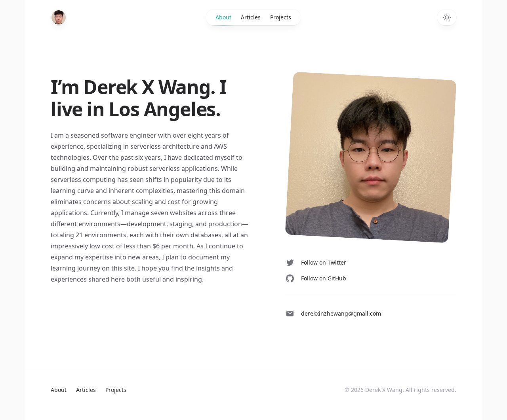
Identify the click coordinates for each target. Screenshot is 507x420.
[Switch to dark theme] (446, 17)
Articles (251, 17)
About (223, 17)
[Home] (58, 17)
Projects (280, 17)
